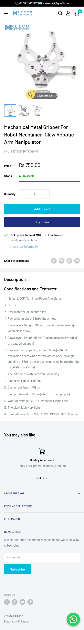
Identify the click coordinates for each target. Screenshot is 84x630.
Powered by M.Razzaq (16, 621)
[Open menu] (6, 13)
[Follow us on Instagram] (15, 602)
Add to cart (42, 209)
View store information (24, 246)
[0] (76, 13)
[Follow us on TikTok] (30, 602)
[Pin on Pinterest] (61, 261)
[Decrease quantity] (23, 194)
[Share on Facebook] (54, 261)
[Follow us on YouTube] (22, 602)
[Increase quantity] (45, 194)
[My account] (68, 13)
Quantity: (10, 194)
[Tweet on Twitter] (69, 261)
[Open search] (60, 13)
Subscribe (17, 569)
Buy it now (42, 222)
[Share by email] (77, 261)
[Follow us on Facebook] (7, 602)
